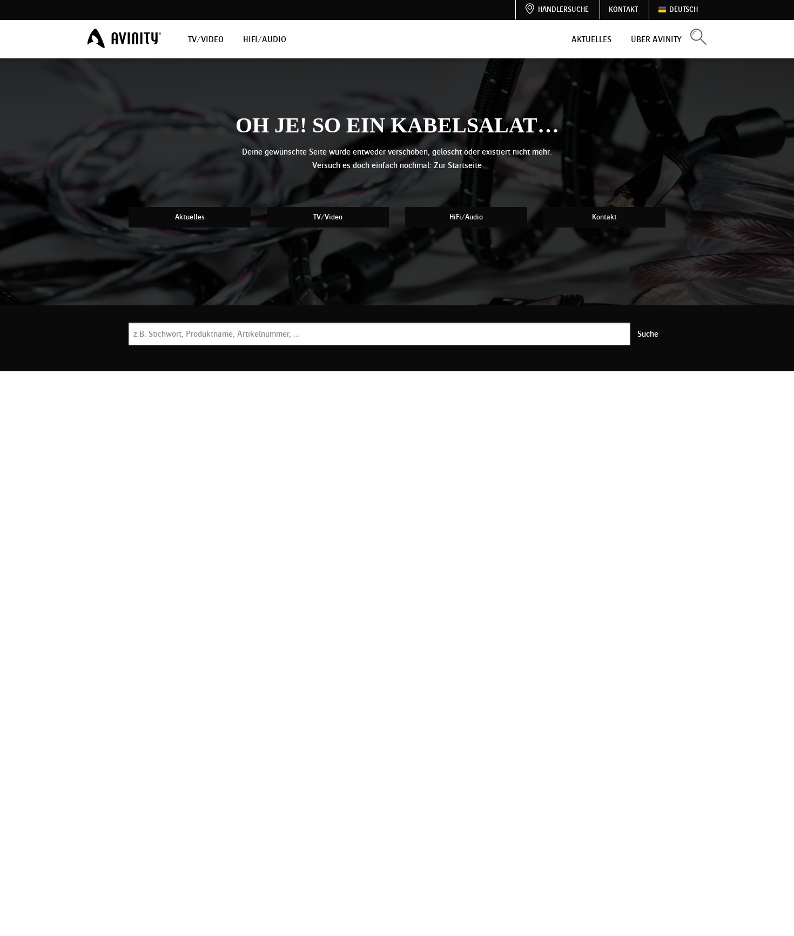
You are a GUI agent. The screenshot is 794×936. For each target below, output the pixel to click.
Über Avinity (656, 39)
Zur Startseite (458, 165)
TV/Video (206, 39)
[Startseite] (125, 39)
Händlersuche (563, 9)
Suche (647, 333)
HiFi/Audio (264, 39)
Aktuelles (591, 39)
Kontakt (623, 9)
